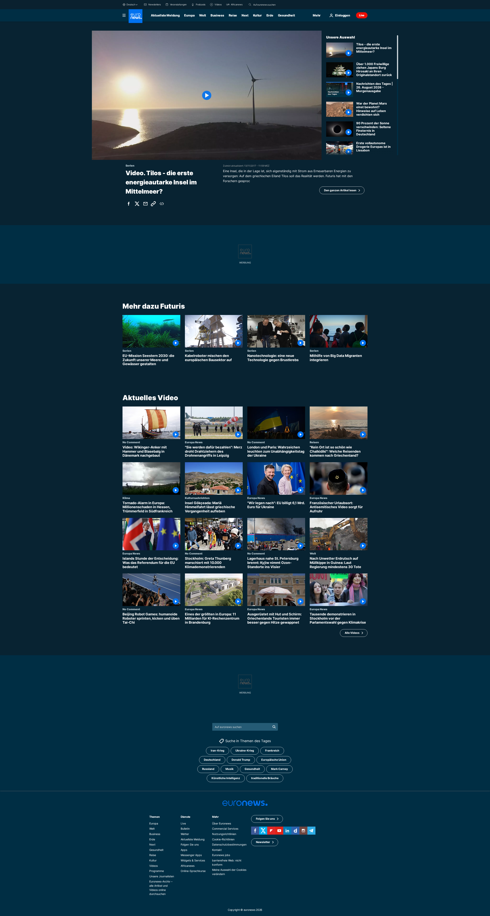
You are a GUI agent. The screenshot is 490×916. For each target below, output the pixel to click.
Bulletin (185, 828)
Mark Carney (279, 768)
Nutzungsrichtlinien (224, 834)
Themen (154, 816)
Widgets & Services (193, 860)
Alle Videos (352, 632)
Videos (153, 865)
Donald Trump (241, 759)
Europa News (194, 442)
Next (245, 15)
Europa (189, 15)
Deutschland (212, 759)
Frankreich (272, 750)
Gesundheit (286, 15)
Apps (184, 849)
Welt (202, 15)
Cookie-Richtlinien (223, 839)
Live (361, 15)
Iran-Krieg (217, 750)
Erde (269, 15)
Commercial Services (225, 828)
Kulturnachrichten (197, 497)
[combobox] (269, 5)
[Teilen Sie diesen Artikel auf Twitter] (137, 204)
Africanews (187, 865)
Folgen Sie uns (190, 844)
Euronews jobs (221, 855)
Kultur (257, 15)
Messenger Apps (191, 855)
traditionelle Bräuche (264, 778)
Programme (156, 871)
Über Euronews (221, 823)
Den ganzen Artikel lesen (340, 190)
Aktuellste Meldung (165, 15)
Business (217, 15)
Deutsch (131, 4)
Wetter (185, 834)
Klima (126, 497)
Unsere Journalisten (161, 876)
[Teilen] (145, 204)
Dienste (185, 816)
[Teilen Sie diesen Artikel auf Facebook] (129, 204)
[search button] (250, 5)
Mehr (215, 816)
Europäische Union (273, 759)
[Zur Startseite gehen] (135, 16)
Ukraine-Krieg (244, 750)
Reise (233, 15)
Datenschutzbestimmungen (229, 844)
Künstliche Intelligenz (226, 778)
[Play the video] (207, 95)
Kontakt (217, 849)
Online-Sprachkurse (193, 871)
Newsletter (263, 842)
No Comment (131, 442)
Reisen (314, 442)
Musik (229, 768)
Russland (208, 768)
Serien (126, 350)
